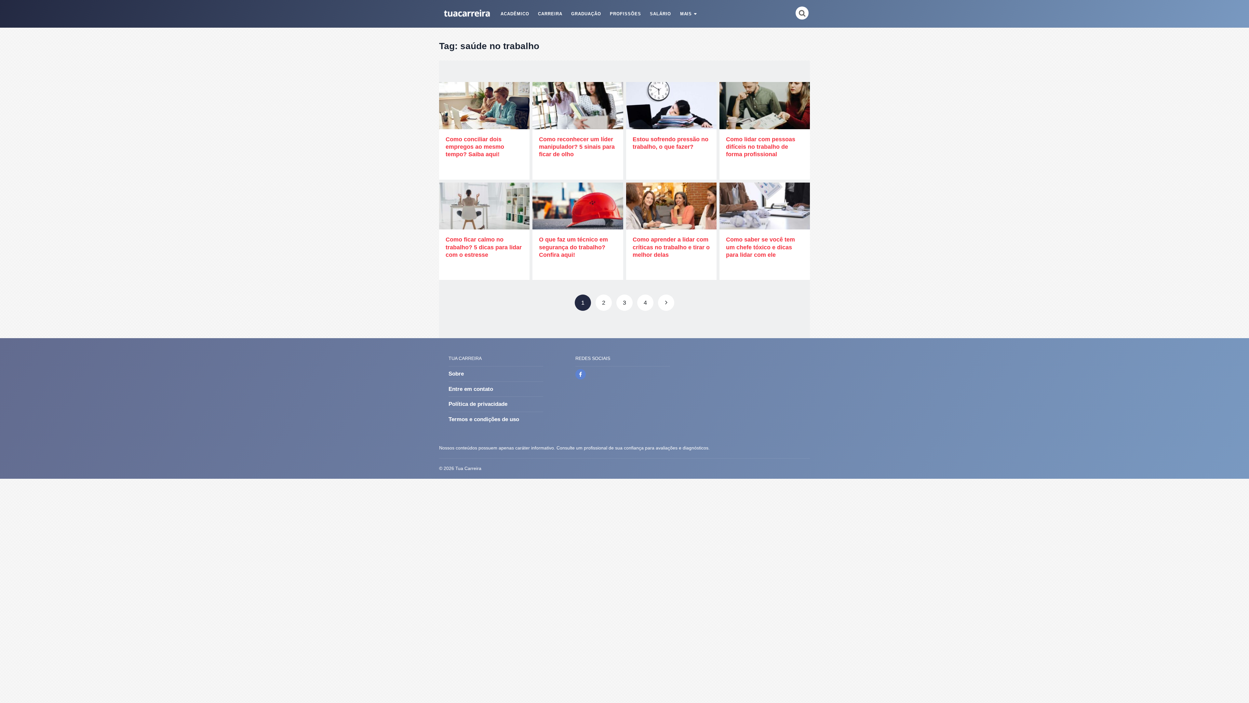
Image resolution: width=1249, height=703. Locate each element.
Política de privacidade (478, 404)
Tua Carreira (468, 468)
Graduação (586, 13)
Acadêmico (515, 13)
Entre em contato (471, 389)
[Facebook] (580, 374)
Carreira (550, 13)
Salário (660, 13)
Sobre (456, 374)
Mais (686, 13)
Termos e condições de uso (484, 419)
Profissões (625, 13)
